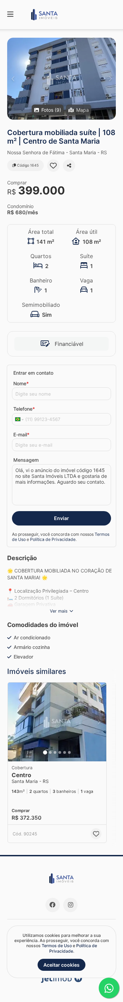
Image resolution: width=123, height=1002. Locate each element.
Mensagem (26, 460)
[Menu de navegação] (10, 14)
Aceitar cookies (61, 965)
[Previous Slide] (12, 79)
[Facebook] (52, 905)
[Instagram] (70, 905)
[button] (61, 79)
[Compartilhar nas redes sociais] (69, 165)
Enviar (61, 518)
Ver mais (59, 611)
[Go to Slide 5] (64, 752)
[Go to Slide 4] (59, 752)
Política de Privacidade (53, 539)
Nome (21, 383)
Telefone (24, 409)
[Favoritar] (53, 165)
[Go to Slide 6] (69, 752)
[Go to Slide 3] (55, 752)
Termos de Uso (57, 945)
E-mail (21, 434)
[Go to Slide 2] (50, 752)
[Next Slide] (110, 79)
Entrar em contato (33, 373)
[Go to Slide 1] (45, 752)
